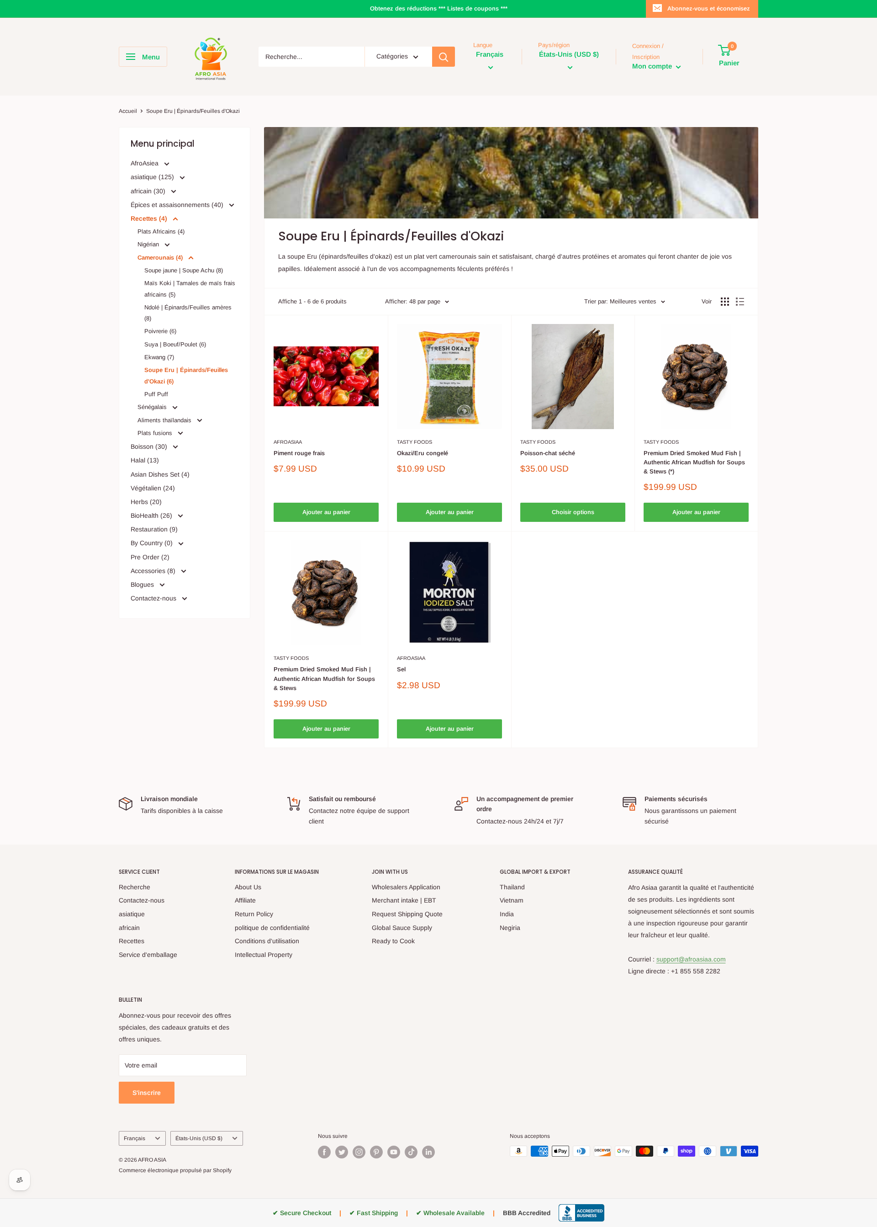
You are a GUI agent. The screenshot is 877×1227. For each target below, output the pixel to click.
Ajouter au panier (326, 512)
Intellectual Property (263, 954)
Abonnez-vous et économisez (708, 8)
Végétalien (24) (153, 488)
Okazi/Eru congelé (422, 453)
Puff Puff (156, 394)
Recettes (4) (150, 218)
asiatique (132, 914)
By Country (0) (152, 543)
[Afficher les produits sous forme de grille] (725, 301)
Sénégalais (153, 407)
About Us (248, 887)
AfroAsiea (145, 163)
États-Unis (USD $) (198, 1138)
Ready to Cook (393, 941)
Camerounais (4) (161, 257)
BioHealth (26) (152, 515)
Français (134, 1138)
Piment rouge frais (299, 453)
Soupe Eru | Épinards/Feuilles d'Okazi (193, 111)
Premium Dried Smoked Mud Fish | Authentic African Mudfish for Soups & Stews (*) (694, 462)
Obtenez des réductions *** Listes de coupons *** (438, 8)
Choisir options (573, 512)
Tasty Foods (414, 442)
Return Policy (254, 914)
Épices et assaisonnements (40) (178, 204)
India (507, 914)
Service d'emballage (148, 954)
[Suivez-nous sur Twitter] (341, 1152)
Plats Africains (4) (161, 231)
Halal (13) (145, 460)
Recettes (131, 941)
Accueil (128, 111)
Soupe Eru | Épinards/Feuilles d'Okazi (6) (186, 375)
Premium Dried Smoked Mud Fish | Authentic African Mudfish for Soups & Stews (324, 678)
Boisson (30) (150, 446)
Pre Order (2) (150, 557)
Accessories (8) (154, 570)
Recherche (134, 887)
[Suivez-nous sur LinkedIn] (428, 1152)
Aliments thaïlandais (165, 420)
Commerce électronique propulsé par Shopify (175, 1170)
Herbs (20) (146, 501)
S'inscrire (146, 1092)
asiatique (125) (153, 177)
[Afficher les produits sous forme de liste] (740, 301)
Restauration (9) (154, 529)
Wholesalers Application (406, 887)
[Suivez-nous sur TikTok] (411, 1152)
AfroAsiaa (288, 442)
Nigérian (149, 244)
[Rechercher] (443, 57)
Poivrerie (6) (160, 331)
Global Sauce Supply (402, 927)
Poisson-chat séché (547, 453)
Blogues (143, 584)
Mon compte (653, 66)
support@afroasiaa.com (691, 959)
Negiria (510, 927)
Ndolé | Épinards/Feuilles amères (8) (188, 313)
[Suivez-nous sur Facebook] (324, 1152)
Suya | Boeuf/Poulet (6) (175, 344)
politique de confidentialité (272, 927)
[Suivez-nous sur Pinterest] (376, 1152)
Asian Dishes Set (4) (160, 474)
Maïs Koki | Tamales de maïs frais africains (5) (189, 288)
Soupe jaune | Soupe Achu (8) (183, 270)
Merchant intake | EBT (404, 900)
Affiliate (245, 900)
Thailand (512, 887)
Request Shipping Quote (407, 914)
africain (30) (149, 191)
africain (129, 927)
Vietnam (511, 900)
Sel (401, 669)
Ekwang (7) (159, 357)
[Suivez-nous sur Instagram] (359, 1152)
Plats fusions (155, 433)
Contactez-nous (154, 598)
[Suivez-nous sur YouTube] (393, 1152)
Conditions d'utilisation (267, 941)
